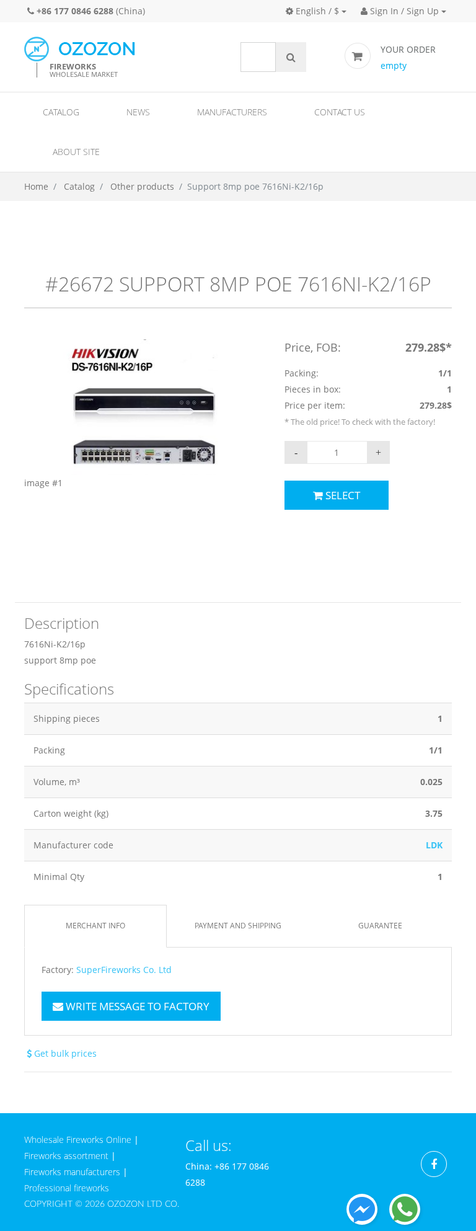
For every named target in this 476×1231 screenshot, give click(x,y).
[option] (145, 415)
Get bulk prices (64, 1053)
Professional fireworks (66, 1188)
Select (341, 495)
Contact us (339, 112)
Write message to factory (136, 1006)
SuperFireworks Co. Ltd (124, 969)
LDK (434, 845)
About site (76, 152)
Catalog (61, 112)
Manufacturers (232, 112)
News (138, 112)
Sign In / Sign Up (403, 11)
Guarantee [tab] (380, 925)
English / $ (316, 11)
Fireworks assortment (66, 1156)
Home (36, 186)
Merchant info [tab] (95, 925)
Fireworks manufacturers (72, 1172)
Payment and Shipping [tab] (238, 925)
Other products (142, 186)
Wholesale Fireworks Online (77, 1139)
